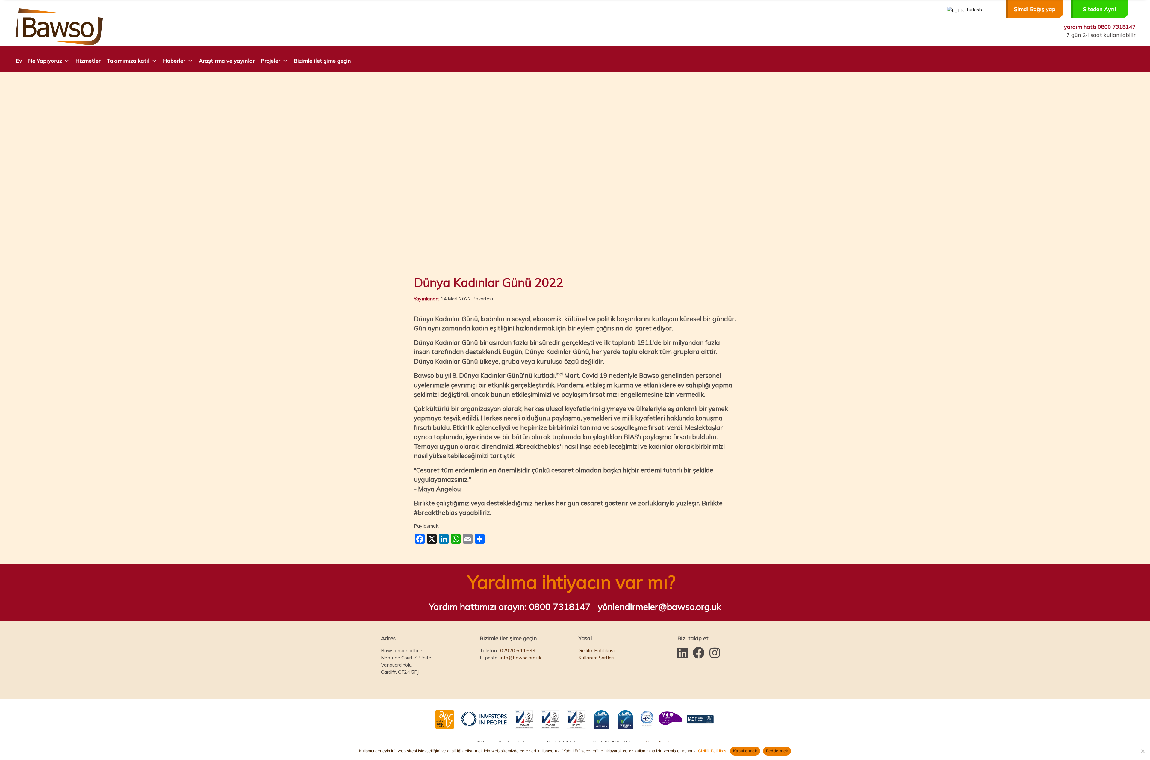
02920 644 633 (517, 650)
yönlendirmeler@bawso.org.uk (659, 606)
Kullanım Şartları (596, 658)
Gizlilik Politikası (597, 650)
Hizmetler (88, 60)
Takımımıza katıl (128, 60)
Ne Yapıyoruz (45, 60)
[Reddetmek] (1143, 751)
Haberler (174, 60)
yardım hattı (1100, 26)
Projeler (270, 60)
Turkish (973, 10)
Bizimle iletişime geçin (322, 60)
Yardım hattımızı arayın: (510, 606)
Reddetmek (777, 750)
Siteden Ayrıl (1099, 9)
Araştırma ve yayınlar (227, 60)
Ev (19, 60)
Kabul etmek (745, 750)
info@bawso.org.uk (520, 658)
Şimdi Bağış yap (1034, 9)
